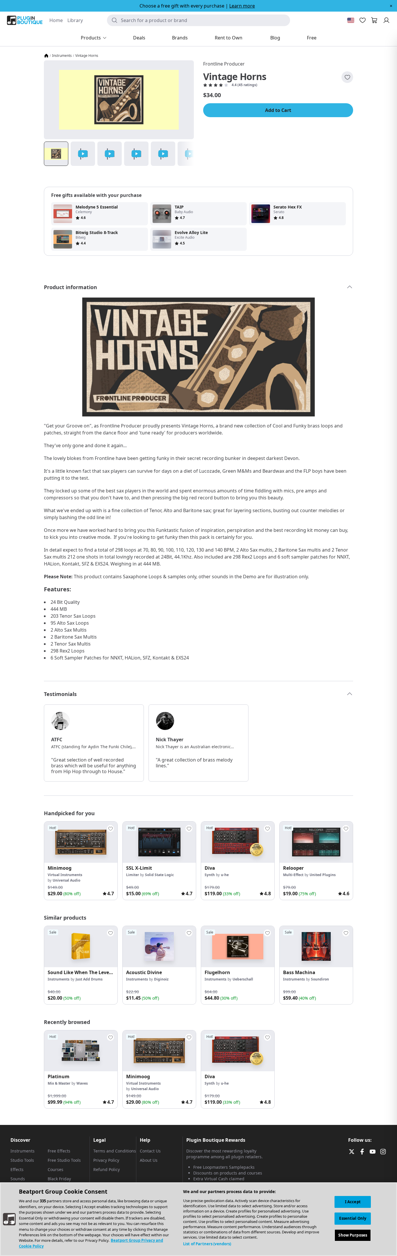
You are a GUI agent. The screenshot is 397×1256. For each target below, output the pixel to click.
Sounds (17, 1178)
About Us (149, 1160)
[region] (198, 1219)
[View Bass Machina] (316, 946)
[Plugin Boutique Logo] (24, 20)
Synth (210, 874)
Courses (55, 1169)
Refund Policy (106, 1169)
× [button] (391, 6)
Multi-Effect (293, 874)
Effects (17, 1169)
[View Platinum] (80, 1051)
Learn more (242, 6)
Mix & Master (59, 1083)
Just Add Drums (89, 979)
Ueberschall (243, 979)
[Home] (46, 55)
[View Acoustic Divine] (159, 946)
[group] (81, 860)
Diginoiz (161, 979)
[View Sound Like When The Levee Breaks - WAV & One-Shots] (80, 946)
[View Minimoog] (80, 842)
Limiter (132, 874)
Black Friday (59, 1178)
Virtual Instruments (65, 874)
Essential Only (352, 1218)
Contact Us (150, 1151)
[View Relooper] (316, 842)
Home (56, 20)
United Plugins (323, 874)
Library (75, 20)
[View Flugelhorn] (237, 946)
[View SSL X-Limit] (159, 842)
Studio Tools (22, 1160)
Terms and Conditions (114, 1151)
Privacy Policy (106, 1160)
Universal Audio (66, 880)
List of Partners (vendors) (207, 1243)
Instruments (62, 55)
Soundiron (320, 979)
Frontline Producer (224, 64)
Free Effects (59, 1151)
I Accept (353, 1201)
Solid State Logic (159, 874)
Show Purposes (352, 1235)
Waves (82, 1083)
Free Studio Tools (64, 1160)
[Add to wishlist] (347, 77)
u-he (225, 874)
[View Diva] (237, 842)
